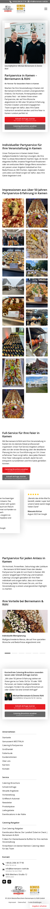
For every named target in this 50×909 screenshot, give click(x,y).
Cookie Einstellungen (35, 902)
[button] (45, 9)
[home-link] (7, 9)
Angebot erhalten (39, 906)
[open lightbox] (13, 212)
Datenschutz (22, 902)
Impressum (12, 902)
